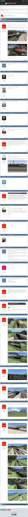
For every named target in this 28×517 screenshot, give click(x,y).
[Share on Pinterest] (9, 509)
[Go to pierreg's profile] (4, 132)
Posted (10, 21)
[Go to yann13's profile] (4, 240)
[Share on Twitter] (0, 509)
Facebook (15, 514)
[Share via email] (8, 509)
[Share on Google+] (3, 509)
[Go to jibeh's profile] (4, 90)
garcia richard (4, 21)
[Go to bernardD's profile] (4, 268)
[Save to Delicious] (5, 509)
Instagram (12, 514)
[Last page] (6, 19)
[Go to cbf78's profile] (4, 105)
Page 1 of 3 (8, 504)
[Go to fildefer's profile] (4, 158)
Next (4, 504)
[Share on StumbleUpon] (7, 509)
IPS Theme (13, 512)
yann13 (4, 234)
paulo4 (4, 176)
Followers (24, 14)
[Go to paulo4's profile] (4, 182)
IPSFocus (15, 512)
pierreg (4, 126)
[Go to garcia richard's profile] (2, 16)
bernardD (4, 262)
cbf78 (4, 99)
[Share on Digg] (4, 509)
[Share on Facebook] (2, 509)
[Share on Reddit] (6, 509)
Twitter (14, 514)
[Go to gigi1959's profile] (4, 77)
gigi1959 (4, 71)
